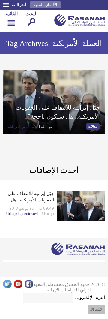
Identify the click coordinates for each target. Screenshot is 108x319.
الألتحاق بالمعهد (45, 5)
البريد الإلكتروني (90, 297)
